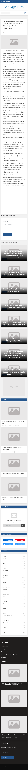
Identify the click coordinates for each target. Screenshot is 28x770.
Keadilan (5, 558)
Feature (4, 568)
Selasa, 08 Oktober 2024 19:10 (10, 32)
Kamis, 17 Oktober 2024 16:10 (8, 451)
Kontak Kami (4, 646)
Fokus (4, 599)
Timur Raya (5, 603)
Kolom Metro (5, 618)
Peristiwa (5, 565)
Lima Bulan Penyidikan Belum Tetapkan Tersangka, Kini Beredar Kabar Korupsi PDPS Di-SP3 (14, 372)
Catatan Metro (6, 594)
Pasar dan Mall (6, 610)
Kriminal (5, 608)
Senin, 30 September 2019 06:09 (8, 502)
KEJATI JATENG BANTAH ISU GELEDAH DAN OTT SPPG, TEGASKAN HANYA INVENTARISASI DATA (12, 684)
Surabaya (5, 606)
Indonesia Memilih (6, 587)
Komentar (5, 221)
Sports (4, 577)
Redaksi (9, 30)
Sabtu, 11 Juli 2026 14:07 (7, 711)
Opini (4, 596)
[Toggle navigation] (25, 12)
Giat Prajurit (5, 622)
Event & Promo (6, 620)
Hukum (4, 632)
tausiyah (4, 613)
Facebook (10, 540)
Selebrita (5, 589)
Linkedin (21, 544)
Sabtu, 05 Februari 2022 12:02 (8, 425)
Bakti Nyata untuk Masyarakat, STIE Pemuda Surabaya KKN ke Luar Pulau (13, 735)
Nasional (5, 572)
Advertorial (5, 570)
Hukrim (4, 561)
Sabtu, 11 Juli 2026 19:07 (7, 686)
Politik (4, 556)
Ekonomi (5, 580)
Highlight (5, 601)
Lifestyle (5, 591)
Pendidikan (5, 629)
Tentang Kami (4, 649)
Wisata (4, 625)
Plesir (4, 563)
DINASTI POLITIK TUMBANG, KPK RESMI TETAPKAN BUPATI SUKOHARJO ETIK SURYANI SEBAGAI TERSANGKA (13, 709)
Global (4, 627)
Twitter (9, 544)
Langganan (7, 757)
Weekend (5, 584)
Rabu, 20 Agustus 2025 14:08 (7, 737)
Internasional (5, 575)
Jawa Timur (5, 582)
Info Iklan (3, 657)
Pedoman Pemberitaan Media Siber (10, 654)
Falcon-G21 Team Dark (7, 615)
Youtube (21, 540)
